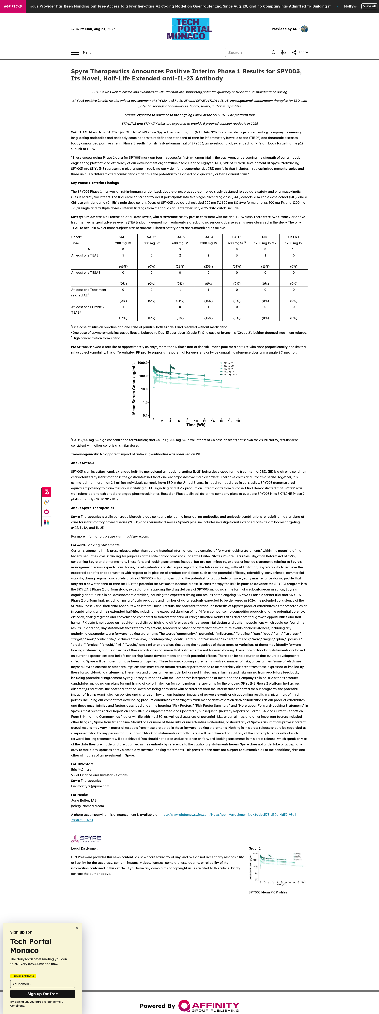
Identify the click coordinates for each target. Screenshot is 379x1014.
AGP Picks (13, 6)
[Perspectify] (46, 502)
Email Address (23, 976)
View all (369, 6)
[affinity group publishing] (46, 512)
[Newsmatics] (46, 522)
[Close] (77, 928)
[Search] (274, 52)
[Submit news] (46, 492)
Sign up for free (42, 993)
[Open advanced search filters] (283, 52)
